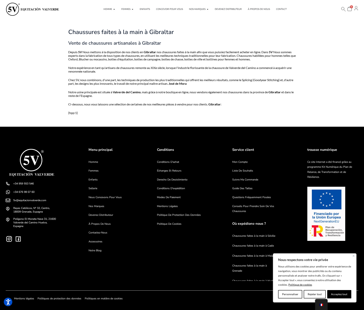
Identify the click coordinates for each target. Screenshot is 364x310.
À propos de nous (100, 224)
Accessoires (95, 241)
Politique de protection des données (179, 215)
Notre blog (95, 250)
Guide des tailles (242, 188)
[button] (8, 302)
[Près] (354, 256)
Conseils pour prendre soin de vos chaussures (253, 208)
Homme (93, 162)
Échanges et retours (169, 170)
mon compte (240, 162)
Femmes (94, 170)
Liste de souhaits (242, 170)
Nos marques (96, 206)
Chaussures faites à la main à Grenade (249, 268)
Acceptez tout (339, 294)
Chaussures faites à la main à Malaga (254, 256)
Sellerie (93, 188)
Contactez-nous (98, 232)
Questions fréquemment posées (251, 197)
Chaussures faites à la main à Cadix (253, 246)
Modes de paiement (169, 197)
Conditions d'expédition (171, 188)
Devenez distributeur (101, 215)
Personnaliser (290, 294)
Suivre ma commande (245, 179)
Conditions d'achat (168, 162)
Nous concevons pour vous (105, 197)
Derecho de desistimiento (172, 179)
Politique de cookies (300, 284)
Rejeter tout (315, 294)
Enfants (93, 179)
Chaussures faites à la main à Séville (253, 236)
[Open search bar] (343, 9)
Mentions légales (167, 206)
